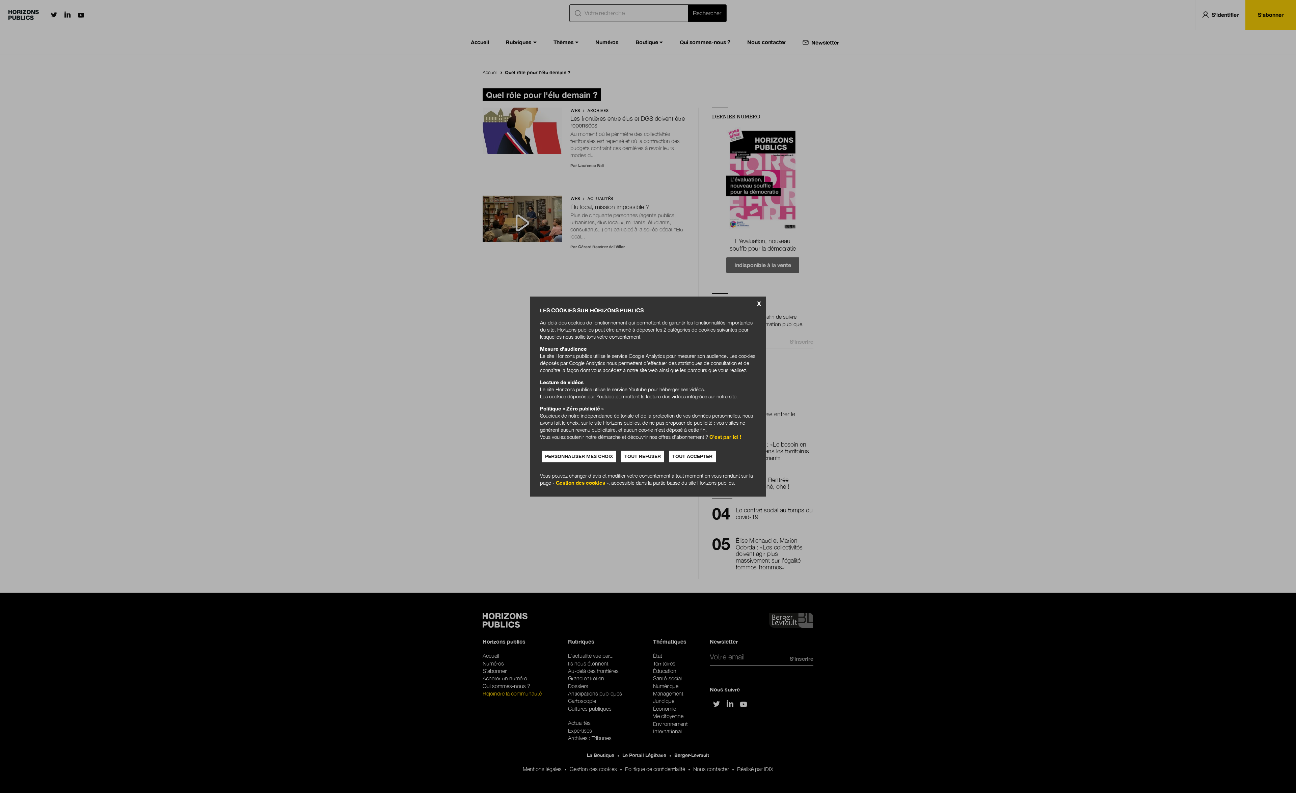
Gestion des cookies (580, 483)
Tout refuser (642, 456)
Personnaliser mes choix (579, 456)
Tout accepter (692, 456)
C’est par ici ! (725, 437)
